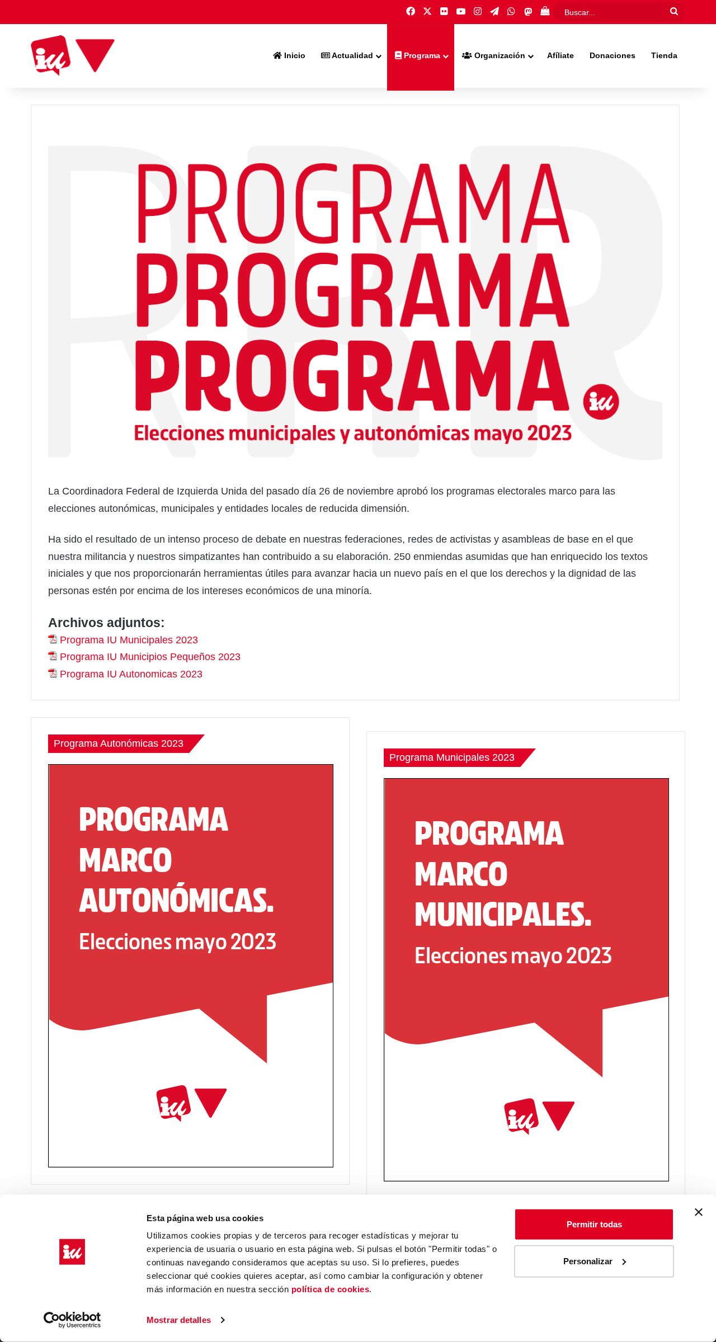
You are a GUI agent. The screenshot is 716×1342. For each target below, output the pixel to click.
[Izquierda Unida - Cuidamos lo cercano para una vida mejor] (73, 56)
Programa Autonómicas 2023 (118, 743)
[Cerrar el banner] (699, 1212)
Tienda (664, 55)
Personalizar (588, 1260)
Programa (421, 55)
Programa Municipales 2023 (452, 757)
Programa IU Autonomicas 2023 (131, 674)
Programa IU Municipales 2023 (129, 640)
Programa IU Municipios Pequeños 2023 (150, 656)
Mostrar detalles (179, 1320)
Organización (498, 55)
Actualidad (351, 55)
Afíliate (560, 55)
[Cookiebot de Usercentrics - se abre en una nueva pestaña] (72, 1320)
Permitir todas (594, 1224)
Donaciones (612, 55)
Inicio (293, 55)
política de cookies (330, 1289)
